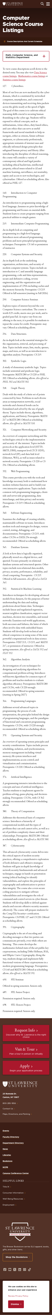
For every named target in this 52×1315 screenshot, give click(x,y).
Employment (8, 1205)
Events (6, 1131)
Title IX (6, 1187)
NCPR (5, 1167)
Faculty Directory (11, 1137)
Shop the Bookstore (17, 1257)
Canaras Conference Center (16, 1173)
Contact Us (8, 1109)
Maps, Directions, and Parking (16, 1114)
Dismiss (15, 1304)
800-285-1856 (9, 1103)
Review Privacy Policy (18, 1296)
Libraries (7, 1155)
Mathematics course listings (31, 76)
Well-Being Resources (13, 1199)
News (5, 1149)
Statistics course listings (14, 79)
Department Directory (13, 1143)
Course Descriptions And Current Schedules (24, 41)
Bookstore (7, 1161)
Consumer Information (13, 1193)
